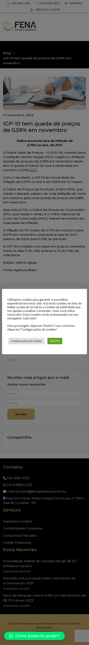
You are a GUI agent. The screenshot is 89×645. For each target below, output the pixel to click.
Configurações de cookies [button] (26, 341)
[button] (34, 636)
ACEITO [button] (55, 341)
